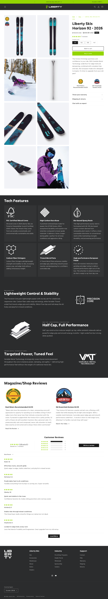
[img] (8, 459)
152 (82, 42)
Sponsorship (58, 564)
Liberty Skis (12, 596)
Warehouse (32, 561)
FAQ (81, 558)
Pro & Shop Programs (61, 555)
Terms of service (40, 596)
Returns (82, 567)
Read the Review (11, 428)
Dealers (31, 570)
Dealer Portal (59, 558)
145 (75, 42)
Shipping (82, 564)
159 (88, 42)
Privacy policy (30, 596)
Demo (31, 567)
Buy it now (88, 53)
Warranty (83, 561)
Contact (82, 555)
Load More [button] (54, 536)
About (31, 564)
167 (95, 43)
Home (73, 16)
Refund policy (20, 596)
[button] (5, 7)
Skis (80, 16)
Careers (57, 567)
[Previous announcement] (35, 1)
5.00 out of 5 (23, 444)
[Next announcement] (73, 1)
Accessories (33, 558)
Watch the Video (62, 424)
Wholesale (58, 561)
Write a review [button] (88, 445)
